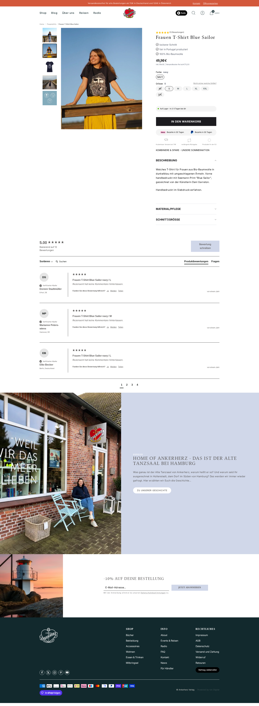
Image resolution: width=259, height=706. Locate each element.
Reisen (84, 12)
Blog (54, 12)
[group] (55, 242)
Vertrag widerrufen (207, 670)
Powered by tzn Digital (208, 689)
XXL (205, 88)
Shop (43, 12)
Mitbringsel (132, 663)
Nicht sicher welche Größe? (204, 83)
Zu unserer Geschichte (152, 490)
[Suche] (193, 13)
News (164, 663)
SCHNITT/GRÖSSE (168, 219)
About (164, 635)
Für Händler (167, 668)
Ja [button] (108, 291)
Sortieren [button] (45, 261)
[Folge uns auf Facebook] (42, 672)
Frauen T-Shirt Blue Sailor (69, 24)
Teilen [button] (120, 291)
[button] (170, 32)
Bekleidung (132, 640)
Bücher (130, 635)
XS (160, 88)
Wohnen (130, 652)
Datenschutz (202, 646)
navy (160, 77)
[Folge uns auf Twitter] (48, 672)
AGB (198, 640)
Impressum (202, 635)
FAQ (163, 652)
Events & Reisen (169, 640)
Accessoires (132, 646)
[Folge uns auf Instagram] (54, 672)
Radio (97, 12)
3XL (160, 94)
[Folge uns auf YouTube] (67, 672)
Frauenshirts (51, 24)
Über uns (68, 12)
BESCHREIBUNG (166, 160)
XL (196, 88)
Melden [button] (113, 291)
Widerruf (200, 657)
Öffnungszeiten (210, 3)
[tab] (196, 262)
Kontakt (196, 3)
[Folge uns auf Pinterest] (61, 672)
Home (42, 24)
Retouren (200, 663)
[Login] (202, 13)
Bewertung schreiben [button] (205, 246)
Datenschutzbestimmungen (153, 593)
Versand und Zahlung (207, 652)
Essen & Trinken (134, 657)
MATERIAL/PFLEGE (168, 208)
